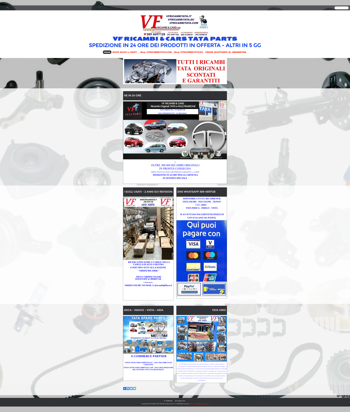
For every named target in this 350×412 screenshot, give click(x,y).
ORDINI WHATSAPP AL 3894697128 (225, 52)
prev (129, 71)
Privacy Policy (202, 403)
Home (107, 52)
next (221, 71)
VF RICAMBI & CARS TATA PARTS (175, 39)
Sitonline (191, 403)
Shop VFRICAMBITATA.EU (188, 52)
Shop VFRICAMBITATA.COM (156, 52)
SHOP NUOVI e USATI (124, 52)
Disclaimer (196, 403)
